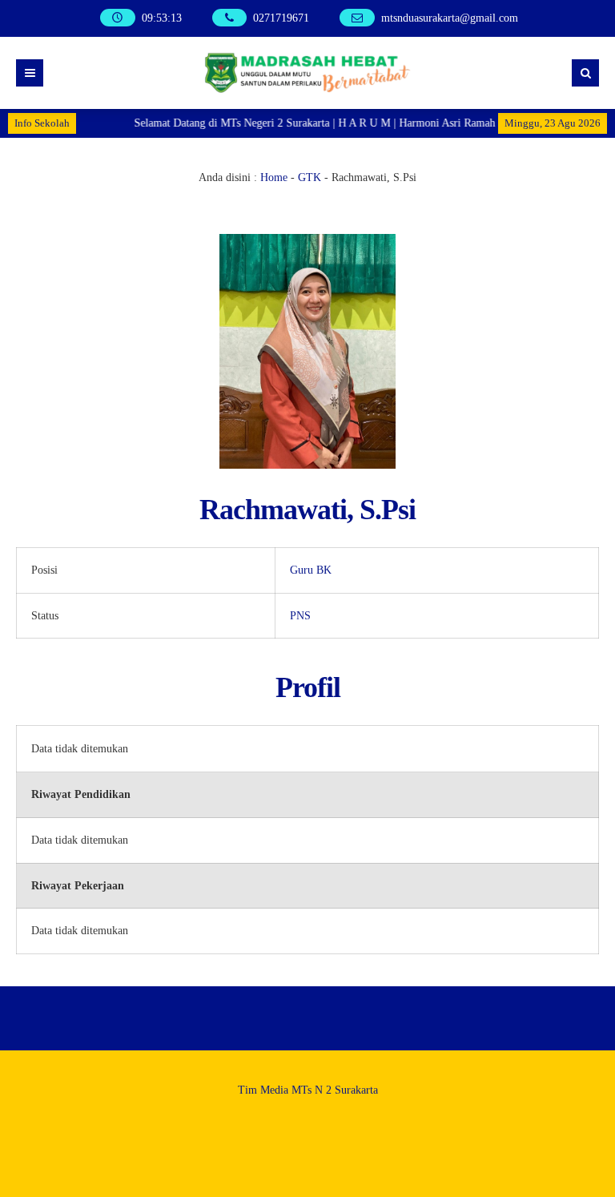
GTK (309, 177)
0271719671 (281, 18)
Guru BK (311, 570)
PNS (300, 616)
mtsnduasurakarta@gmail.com (449, 18)
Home (273, 177)
